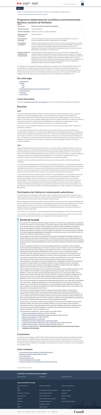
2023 (23, 87)
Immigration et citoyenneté (23, 393)
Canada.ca (19, 11)
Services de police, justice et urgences (47, 398)
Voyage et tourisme (21, 396)
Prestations (19, 401)
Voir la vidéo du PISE (25, 356)
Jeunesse (64, 398)
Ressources (46, 11)
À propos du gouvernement (68, 385)
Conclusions (23, 92)
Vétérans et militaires (66, 396)
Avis (49, 411)
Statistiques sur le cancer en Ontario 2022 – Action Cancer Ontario (40, 320)
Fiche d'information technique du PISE (30, 360)
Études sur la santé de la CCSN (30, 326)
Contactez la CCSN (21, 376)
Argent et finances (43, 407)
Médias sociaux (20, 411)
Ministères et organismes (45, 385)
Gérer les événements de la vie (68, 401)
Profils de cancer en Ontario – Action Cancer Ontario (36, 324)
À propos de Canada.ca (41, 411)
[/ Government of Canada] (27, 4)
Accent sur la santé (25, 90)
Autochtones (64, 393)
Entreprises (19, 398)
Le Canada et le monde (44, 404)
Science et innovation (66, 390)
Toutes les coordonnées (22, 385)
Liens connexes (24, 94)
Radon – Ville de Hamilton (29, 317)
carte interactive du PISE (30, 102)
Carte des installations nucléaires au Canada (59, 11)
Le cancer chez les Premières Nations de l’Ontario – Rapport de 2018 (40, 322)
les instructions (43, 102)
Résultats (22, 83)
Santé (18, 404)
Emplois (19, 390)
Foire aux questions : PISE (26, 358)
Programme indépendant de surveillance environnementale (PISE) (33, 14)
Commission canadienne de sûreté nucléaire (33, 11)
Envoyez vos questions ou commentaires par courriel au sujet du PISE (38, 361)
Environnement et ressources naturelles (48, 390)
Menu (21, 8)
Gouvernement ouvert (66, 376)
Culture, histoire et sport (44, 396)
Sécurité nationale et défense (45, 393)
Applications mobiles (30, 411)
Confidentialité (54, 411)
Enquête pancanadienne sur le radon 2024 (33, 319)
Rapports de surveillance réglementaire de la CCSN (33, 354)
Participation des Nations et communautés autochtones (35, 89)
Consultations (42, 376)
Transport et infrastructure (45, 401)
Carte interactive (24, 81)
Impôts (18, 407)
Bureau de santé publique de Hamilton (32, 313)
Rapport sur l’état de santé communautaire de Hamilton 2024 (38, 315)
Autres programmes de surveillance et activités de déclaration (36, 352)
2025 (23, 85)
